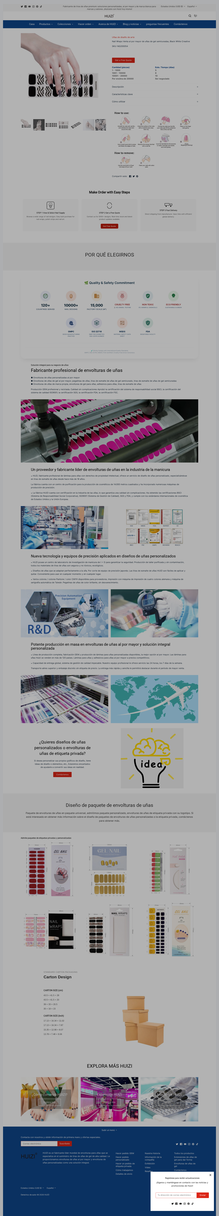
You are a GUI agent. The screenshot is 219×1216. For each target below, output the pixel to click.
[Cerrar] (210, 1175)
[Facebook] (176, 1203)
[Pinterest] (188, 1203)
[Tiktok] (192, 1203)
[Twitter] (172, 1203)
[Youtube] (180, 1203)
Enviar (203, 1195)
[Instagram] (185, 1203)
